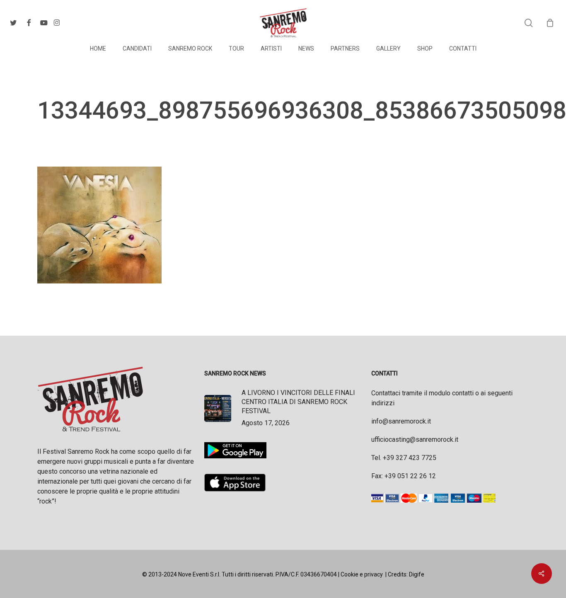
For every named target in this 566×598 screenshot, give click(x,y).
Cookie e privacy (362, 574)
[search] (529, 23)
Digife (416, 574)
